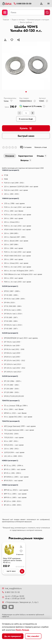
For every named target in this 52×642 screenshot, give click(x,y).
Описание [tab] (9, 156)
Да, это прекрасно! (12, 636)
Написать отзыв (40, 147)
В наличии (26, 119)
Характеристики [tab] (25, 156)
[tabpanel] (26, 345)
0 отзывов (27, 147)
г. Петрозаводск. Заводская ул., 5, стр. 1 (21, 602)
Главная (6, 19)
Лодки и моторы (18, 19)
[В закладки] (12, 40)
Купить (24, 128)
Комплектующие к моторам (38, 19)
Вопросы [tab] (26, 160)
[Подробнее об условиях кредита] (44, 106)
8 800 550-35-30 (12, 592)
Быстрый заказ (26, 136)
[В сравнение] (5, 40)
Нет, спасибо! (33, 636)
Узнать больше (22, 630)
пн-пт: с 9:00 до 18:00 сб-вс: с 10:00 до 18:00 (15, 597)
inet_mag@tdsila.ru (13, 588)
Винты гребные (26, 22)
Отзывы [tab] (41, 156)
